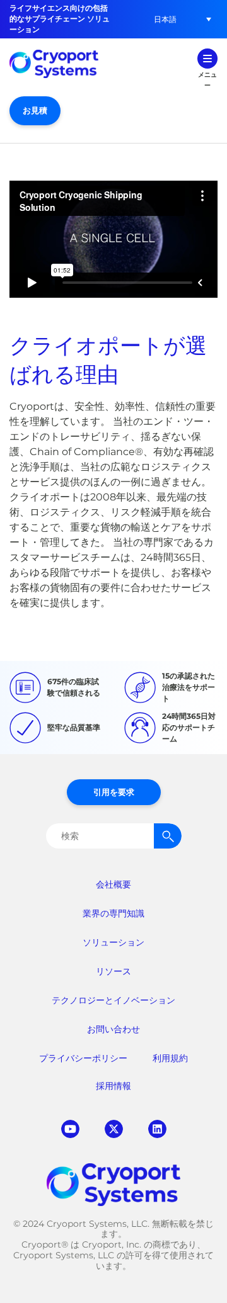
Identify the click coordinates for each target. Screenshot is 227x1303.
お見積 (35, 110)
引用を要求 (113, 792)
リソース (113, 971)
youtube (70, 1129)
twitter (114, 1129)
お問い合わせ (113, 1029)
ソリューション (113, 942)
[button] (165, 19)
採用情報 (113, 1085)
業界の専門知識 (113, 913)
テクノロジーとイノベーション (113, 1000)
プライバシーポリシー (83, 1058)
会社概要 (113, 884)
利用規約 (170, 1058)
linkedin (157, 1129)
